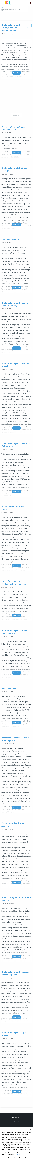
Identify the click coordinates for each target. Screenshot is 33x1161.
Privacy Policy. (19, 1154)
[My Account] (30, 3)
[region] (16, 1144)
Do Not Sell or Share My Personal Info (16, 1158)
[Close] (31, 1130)
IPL (2, 7)
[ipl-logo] (8, 4)
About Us (16, 1121)
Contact (16, 1124)
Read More (16, 152)
